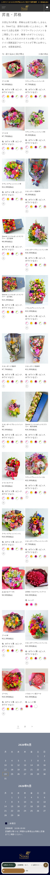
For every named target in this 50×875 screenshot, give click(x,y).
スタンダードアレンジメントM (36, 250)
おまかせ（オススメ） (3, 101)
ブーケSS (5, 81)
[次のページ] (32, 726)
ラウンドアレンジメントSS (35, 132)
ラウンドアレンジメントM (11, 184)
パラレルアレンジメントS (34, 308)
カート (47, 9)
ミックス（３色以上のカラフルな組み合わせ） (35, 604)
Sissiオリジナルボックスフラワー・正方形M (12, 237)
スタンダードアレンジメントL (36, 643)
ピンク (31, 604)
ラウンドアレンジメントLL (35, 477)
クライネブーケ (7, 483)
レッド (26, 604)
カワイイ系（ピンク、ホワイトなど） (3, 96)
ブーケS (5, 133)
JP (3, 871)
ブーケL (5, 694)
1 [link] (18, 726)
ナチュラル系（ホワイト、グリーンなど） (40, 96)
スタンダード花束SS (32, 191)
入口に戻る (45, 865)
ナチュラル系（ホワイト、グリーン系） (17, 253)
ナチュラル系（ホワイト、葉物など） (17, 96)
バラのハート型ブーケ (33, 694)
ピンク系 (31, 706)
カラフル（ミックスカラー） (21, 96)
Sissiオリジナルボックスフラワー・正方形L (12, 296)
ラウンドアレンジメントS (34, 81)
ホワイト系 (35, 706)
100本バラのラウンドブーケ (35, 592)
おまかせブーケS (8, 592)
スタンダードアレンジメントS (36, 541)
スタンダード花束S (9, 366)
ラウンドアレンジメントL (11, 534)
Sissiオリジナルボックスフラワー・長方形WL (36, 425)
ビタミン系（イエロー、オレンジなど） (8, 96)
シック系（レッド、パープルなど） (12, 96)
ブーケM (5, 635)
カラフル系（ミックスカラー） (44, 556)
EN (27, 871)
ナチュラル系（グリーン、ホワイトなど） (40, 206)
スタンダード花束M (32, 366)
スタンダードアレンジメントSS (12, 425)
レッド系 (26, 706)
